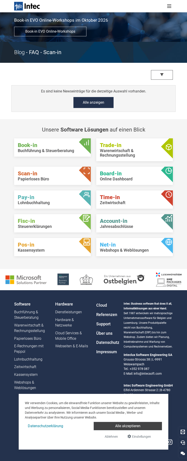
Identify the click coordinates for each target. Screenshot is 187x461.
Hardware (64, 304)
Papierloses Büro (27, 338)
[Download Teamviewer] (183, 431)
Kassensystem (26, 374)
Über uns (104, 333)
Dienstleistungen (68, 312)
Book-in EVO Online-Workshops (50, 31)
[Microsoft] (26, 279)
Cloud (101, 305)
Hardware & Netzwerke (64, 322)
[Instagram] (169, 442)
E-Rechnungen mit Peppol (29, 349)
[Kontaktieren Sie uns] (183, 453)
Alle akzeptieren (127, 426)
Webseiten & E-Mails (71, 346)
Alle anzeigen (93, 102)
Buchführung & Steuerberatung (26, 315)
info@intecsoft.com (148, 373)
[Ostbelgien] (124, 279)
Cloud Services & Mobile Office (68, 336)
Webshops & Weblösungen (25, 385)
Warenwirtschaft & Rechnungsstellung (29, 328)
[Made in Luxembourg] (86, 279)
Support (103, 324)
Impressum (106, 352)
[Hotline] (183, 442)
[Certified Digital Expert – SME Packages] (169, 279)
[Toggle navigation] (169, 6)
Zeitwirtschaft (25, 367)
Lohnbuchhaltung (28, 359)
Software (22, 304)
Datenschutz (107, 342)
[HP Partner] (63, 279)
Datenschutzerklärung (45, 426)
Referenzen (106, 314)
